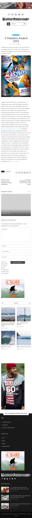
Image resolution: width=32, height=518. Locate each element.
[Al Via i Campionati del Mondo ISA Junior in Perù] (5, 506)
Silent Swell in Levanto (24, 346)
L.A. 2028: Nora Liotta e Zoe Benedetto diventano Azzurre (19, 488)
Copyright (5, 425)
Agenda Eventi (6, 446)
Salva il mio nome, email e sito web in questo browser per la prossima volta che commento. (5, 267)
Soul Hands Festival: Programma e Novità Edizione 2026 (20, 496)
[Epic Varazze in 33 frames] (24, 314)
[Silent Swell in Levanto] (24, 338)
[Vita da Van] (16, 205)
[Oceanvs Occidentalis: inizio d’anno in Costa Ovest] (8, 314)
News (3, 441)
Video (3, 444)
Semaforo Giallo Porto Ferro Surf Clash (25, 182)
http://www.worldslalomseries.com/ (11, 129)
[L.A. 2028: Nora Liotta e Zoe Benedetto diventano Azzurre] (5, 490)
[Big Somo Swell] (8, 338)
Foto (3, 438)
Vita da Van (6, 211)
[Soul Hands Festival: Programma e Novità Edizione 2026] (5, 498)
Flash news (16, 34)
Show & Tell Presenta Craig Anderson (6, 182)
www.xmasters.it (15, 161)
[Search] (24, 23)
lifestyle (7, 171)
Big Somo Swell (6, 346)
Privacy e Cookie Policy (8, 428)
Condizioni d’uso (6, 422)
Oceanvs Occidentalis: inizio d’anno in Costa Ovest (8, 324)
